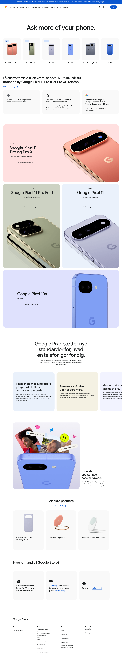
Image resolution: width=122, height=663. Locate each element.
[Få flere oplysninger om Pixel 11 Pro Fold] (31, 51)
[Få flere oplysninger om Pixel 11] (51, 51)
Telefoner (12, 7)
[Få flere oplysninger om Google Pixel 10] (110, 51)
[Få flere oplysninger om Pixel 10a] (71, 51)
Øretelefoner (36, 7)
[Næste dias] (114, 50)
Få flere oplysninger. (98, 2)
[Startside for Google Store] (6, 7)
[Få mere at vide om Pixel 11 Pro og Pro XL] (12, 51)
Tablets (52, 7)
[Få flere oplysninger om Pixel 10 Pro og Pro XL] (90, 51)
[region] (61, 51)
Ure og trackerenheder (24, 7)
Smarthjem (45, 7)
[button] (100, 7)
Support (65, 7)
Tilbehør (58, 7)
